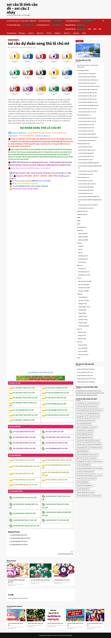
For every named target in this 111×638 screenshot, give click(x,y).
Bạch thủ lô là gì (81, 413)
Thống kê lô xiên (83, 319)
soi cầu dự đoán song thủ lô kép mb (88, 137)
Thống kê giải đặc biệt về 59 (83, 495)
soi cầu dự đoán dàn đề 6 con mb (87, 96)
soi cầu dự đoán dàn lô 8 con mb (87, 121)
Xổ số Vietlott (82, 262)
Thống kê (57, 33)
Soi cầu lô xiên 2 (81, 478)
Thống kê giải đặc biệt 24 (83, 488)
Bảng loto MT (82, 335)
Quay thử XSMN (82, 348)
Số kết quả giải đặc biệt (82, 482)
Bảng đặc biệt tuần (81, 416)
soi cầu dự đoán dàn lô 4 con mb (87, 111)
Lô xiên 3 (89, 461)
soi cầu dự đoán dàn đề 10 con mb (87, 102)
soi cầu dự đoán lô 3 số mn (85, 193)
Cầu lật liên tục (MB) (84, 287)
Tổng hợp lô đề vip (75, 29)
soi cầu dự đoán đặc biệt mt (86, 153)
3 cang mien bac (80, 403)
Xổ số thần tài (82, 268)
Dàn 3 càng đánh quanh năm (84, 423)
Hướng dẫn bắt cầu (75, 25)
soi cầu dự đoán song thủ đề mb (87, 134)
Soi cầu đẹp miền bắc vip (80, 21)
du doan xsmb (80, 420)
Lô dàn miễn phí (80, 461)
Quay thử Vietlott (83, 354)
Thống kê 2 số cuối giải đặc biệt (84, 485)
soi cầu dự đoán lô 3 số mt (18, 541)
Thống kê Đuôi (82, 310)
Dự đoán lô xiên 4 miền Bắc (94, 444)
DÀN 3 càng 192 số (90, 420)
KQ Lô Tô (66, 33)
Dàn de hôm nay (81, 430)
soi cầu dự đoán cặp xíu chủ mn (87, 183)
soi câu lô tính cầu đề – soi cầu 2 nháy (22, 8)
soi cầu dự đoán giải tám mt (65, 553)
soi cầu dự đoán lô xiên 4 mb (86, 131)
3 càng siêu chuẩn (81, 406)
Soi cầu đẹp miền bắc (50, 21)
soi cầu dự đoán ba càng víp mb (87, 73)
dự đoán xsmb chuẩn (82, 447)
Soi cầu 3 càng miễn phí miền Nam (85, 468)
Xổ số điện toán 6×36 (84, 275)
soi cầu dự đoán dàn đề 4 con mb (87, 92)
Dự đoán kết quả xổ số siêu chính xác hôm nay (88, 440)
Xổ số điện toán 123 (83, 271)
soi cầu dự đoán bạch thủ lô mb (87, 83)
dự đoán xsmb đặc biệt (82, 451)
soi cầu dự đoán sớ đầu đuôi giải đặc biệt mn (89, 200)
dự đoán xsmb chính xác (96, 447)
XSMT (100, 29)
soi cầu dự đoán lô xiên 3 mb (86, 127)
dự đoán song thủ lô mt (19, 133)
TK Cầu (49, 33)
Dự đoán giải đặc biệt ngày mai (84, 437)
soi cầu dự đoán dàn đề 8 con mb (87, 99)
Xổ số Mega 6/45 (83, 259)
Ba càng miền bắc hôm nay (83, 410)
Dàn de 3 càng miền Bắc (82, 427)
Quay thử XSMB (82, 351)
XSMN (94, 29)
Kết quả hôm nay (11, 33)
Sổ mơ (84, 33)
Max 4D (80, 249)
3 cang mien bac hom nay (93, 403)
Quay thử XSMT (82, 345)
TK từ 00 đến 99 (82, 297)
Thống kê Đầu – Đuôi (84, 306)
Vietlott (30, 33)
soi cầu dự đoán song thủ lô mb (87, 140)
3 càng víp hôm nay (92, 406)
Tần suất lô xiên (97, 495)
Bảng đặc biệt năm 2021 (93, 413)
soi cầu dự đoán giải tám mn (86, 190)
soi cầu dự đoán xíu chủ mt (19, 544)
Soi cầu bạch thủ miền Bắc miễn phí (85, 471)
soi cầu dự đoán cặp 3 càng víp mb (87, 89)
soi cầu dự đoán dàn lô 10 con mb (87, 108)
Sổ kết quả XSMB (83, 240)
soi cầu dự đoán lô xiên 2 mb (86, 124)
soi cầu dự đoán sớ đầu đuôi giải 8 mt (88, 162)
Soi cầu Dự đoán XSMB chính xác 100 (85, 475)
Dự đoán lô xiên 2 (81, 444)
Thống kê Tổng (82, 303)
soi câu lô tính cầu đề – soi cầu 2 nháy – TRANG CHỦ (21, 21)
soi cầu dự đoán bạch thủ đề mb (87, 76)
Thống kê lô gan (82, 322)
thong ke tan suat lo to (42, 136)
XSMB (89, 29)
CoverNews (60, 635)
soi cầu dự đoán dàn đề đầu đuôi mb (88, 105)
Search (79, 41)
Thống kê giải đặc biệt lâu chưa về (85, 492)
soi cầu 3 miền (98, 468)
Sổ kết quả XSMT (83, 233)
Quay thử (75, 33)
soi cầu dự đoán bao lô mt (18, 535)
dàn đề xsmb (90, 430)
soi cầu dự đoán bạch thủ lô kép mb (88, 80)
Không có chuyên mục (90, 458)
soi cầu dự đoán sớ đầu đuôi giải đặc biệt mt (89, 167)
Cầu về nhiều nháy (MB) (84, 281)
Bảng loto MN (82, 338)
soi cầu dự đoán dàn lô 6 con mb (87, 118)
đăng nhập (16, 598)
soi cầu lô (99, 475)
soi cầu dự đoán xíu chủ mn (85, 208)
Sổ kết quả (21, 33)
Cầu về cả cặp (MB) (83, 284)
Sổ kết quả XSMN (83, 236)
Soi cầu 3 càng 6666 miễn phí (83, 464)
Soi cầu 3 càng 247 (97, 461)
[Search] (103, 20)
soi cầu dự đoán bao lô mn (85, 180)
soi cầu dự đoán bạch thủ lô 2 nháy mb (89, 86)
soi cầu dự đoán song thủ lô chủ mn (88, 205)
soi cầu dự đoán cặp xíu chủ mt (20, 538)
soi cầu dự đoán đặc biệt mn (86, 187)
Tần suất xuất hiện (83, 300)
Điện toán (40, 33)
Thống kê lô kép (82, 316)
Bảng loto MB (82, 332)
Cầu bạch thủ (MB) (83, 291)
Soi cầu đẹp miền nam (49, 25)
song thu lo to (12, 136)
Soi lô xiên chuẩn (91, 478)
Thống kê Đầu (82, 313)
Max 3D (80, 252)
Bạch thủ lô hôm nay (97, 410)
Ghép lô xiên (80, 458)
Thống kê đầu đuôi (83, 326)
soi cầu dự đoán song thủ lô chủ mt (88, 171)
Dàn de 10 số (93, 427)
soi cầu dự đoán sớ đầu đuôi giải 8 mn (88, 196)
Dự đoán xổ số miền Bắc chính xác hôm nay (87, 454)
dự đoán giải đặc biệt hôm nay (84, 434)
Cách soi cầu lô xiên (94, 416)
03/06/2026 (29, 47)
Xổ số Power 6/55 (83, 256)
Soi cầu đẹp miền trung (20, 25)
